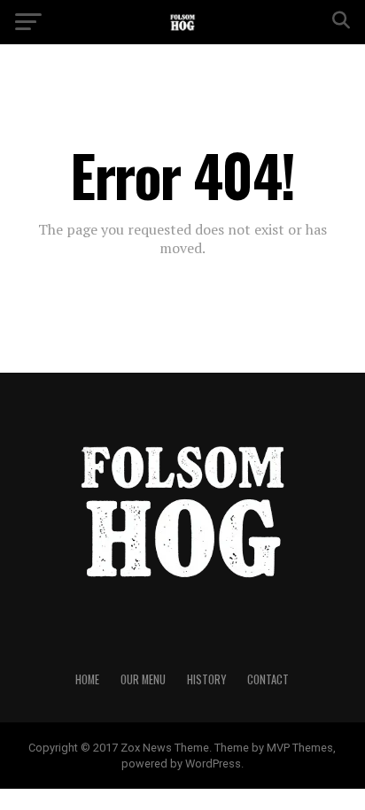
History (206, 679)
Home (87, 679)
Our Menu (143, 679)
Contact (268, 679)
